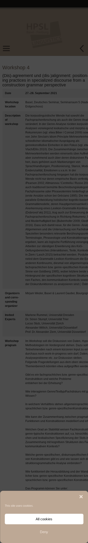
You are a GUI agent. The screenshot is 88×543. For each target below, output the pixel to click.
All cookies (44, 519)
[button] (81, 496)
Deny (44, 532)
